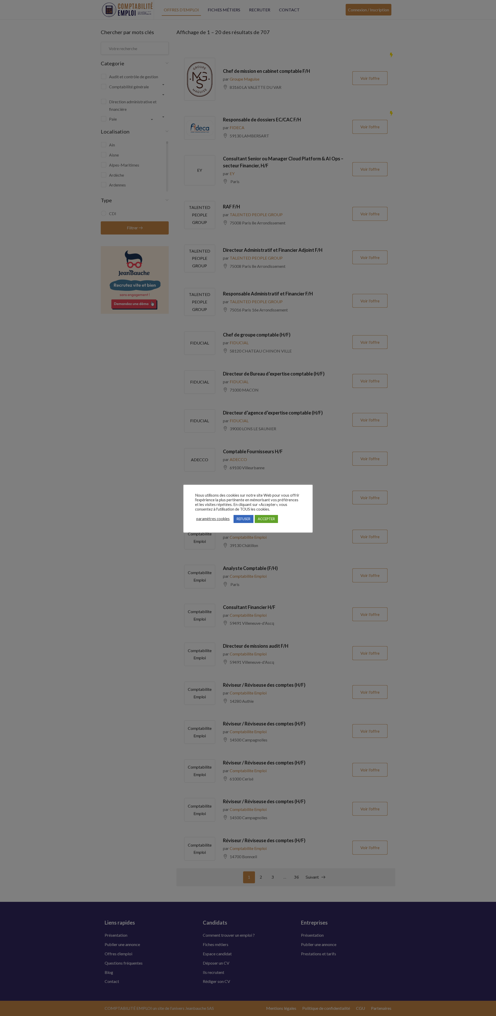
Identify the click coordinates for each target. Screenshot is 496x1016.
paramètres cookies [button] (213, 519)
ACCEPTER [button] (266, 519)
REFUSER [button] (243, 519)
